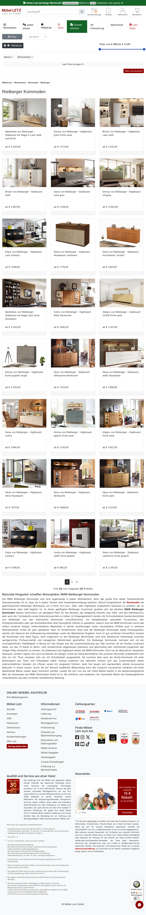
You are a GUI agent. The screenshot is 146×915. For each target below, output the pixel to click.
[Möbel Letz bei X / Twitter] (88, 737)
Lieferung (46, 713)
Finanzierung (48, 727)
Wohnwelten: (24, 57)
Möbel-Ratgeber (49, 752)
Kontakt (11, 709)
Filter (13, 36)
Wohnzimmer (20, 83)
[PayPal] (111, 711)
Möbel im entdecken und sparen (74, 2)
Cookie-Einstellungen (52, 761)
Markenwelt (116, 24)
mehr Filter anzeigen (72, 64)
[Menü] (141, 881)
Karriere (11, 732)
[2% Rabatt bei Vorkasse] (82, 711)
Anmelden (12, 713)
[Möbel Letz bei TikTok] (88, 744)
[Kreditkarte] (82, 718)
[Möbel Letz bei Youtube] (82, 744)
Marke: (7, 57)
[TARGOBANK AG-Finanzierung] (125, 711)
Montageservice (49, 722)
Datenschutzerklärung (85, 849)
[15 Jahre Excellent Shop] (101, 738)
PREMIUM (46, 27)
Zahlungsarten (48, 709)
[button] (108, 12)
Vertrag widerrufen (17, 746)
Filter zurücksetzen (134, 71)
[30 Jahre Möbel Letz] (13, 786)
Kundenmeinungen (16, 736)
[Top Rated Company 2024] (112, 738)
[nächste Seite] (77, 582)
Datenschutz (13, 727)
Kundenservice (48, 718)
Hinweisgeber (48, 757)
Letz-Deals (133, 26)
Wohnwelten (9, 27)
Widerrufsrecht (49, 748)
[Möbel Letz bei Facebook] (77, 737)
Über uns (11, 741)
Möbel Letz (7, 83)
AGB (9, 718)
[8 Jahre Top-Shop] (135, 738)
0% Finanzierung (97, 26)
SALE (61, 27)
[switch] (136, 898)
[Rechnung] (96, 718)
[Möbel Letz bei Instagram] (82, 737)
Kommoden (33, 83)
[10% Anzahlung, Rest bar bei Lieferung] (96, 711)
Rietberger (45, 83)
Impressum (12, 722)
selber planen (28, 26)
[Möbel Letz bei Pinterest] (77, 744)
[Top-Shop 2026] (124, 738)
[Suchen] (82, 11)
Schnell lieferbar (76, 26)
